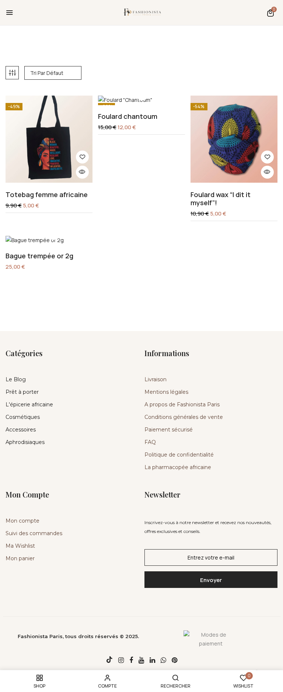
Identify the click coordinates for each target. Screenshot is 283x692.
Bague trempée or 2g (39, 256)
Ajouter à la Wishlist (82, 157)
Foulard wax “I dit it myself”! (221, 199)
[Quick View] (82, 172)
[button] (270, 12)
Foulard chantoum (127, 117)
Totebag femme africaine (47, 195)
